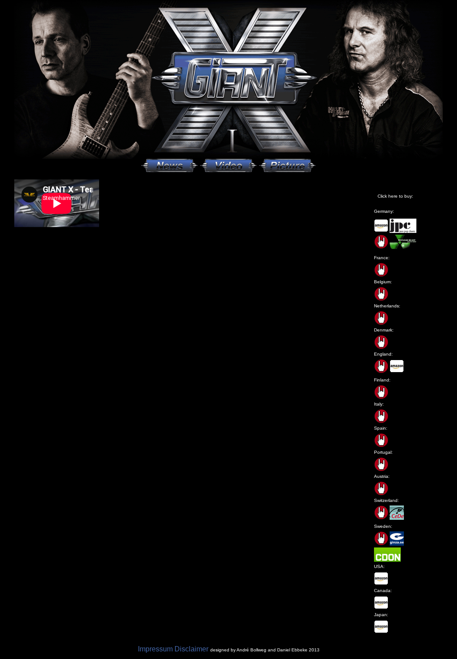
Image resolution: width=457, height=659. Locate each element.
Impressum (155, 649)
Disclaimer (191, 649)
